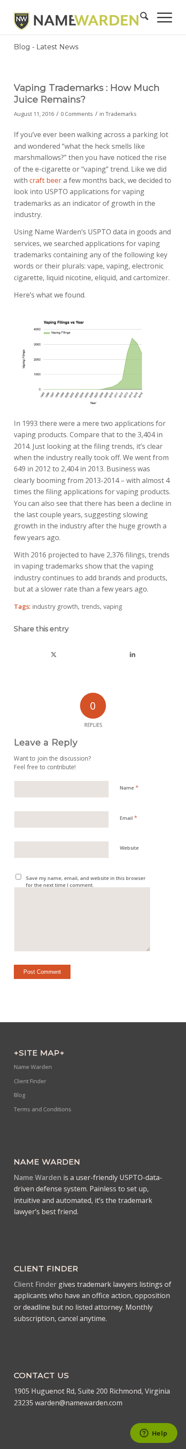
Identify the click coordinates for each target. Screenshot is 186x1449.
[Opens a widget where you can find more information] (153, 1434)
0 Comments (77, 114)
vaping (112, 606)
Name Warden (33, 1067)
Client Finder (30, 1081)
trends (90, 606)
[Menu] (160, 17)
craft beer (46, 180)
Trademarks (121, 114)
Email (128, 818)
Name (129, 787)
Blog (19, 1095)
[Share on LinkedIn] (132, 654)
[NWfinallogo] (77, 17)
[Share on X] (53, 654)
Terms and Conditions (42, 1109)
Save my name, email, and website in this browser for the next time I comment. (86, 882)
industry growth (55, 606)
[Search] (139, 17)
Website (129, 847)
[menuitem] (139, 17)
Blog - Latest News (46, 47)
